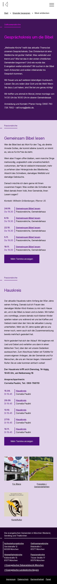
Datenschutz (23, 579)
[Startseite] (1, 3)
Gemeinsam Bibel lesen (28, 208)
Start (6, 13)
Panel (48, 579)
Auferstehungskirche (14, 543)
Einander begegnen (21, 13)
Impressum (11, 579)
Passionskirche (38, 554)
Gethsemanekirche (39, 543)
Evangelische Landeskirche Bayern (22, 570)
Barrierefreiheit (37, 579)
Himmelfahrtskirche (13, 554)
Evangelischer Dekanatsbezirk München (25, 565)
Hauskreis (21, 390)
